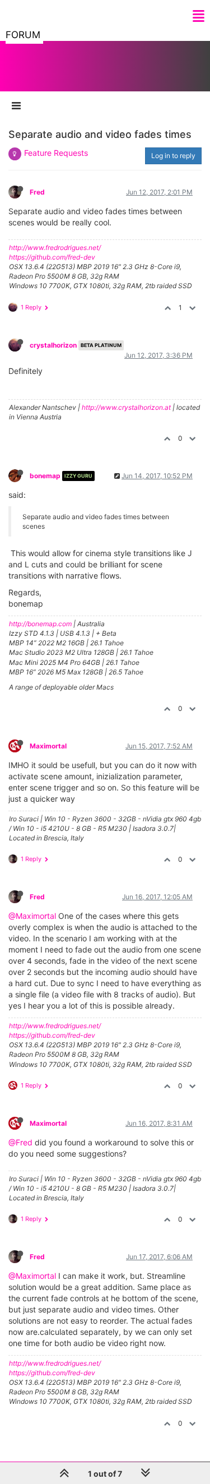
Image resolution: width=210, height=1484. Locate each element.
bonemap (45, 475)
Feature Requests (56, 153)
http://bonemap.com (40, 624)
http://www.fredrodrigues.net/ (55, 247)
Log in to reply (173, 155)
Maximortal (48, 746)
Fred (37, 192)
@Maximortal (32, 916)
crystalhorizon (53, 345)
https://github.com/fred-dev (52, 257)
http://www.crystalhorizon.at (126, 407)
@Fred (20, 1142)
